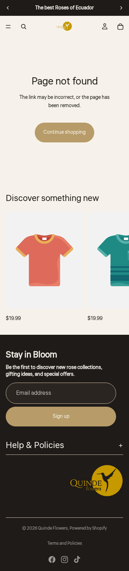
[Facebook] (52, 559)
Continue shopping (64, 132)
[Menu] (8, 26)
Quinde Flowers (53, 528)
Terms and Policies (64, 543)
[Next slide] (121, 8)
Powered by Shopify (88, 528)
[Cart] (120, 27)
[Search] (24, 27)
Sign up (61, 416)
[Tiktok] (77, 559)
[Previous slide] (8, 8)
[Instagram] (64, 559)
